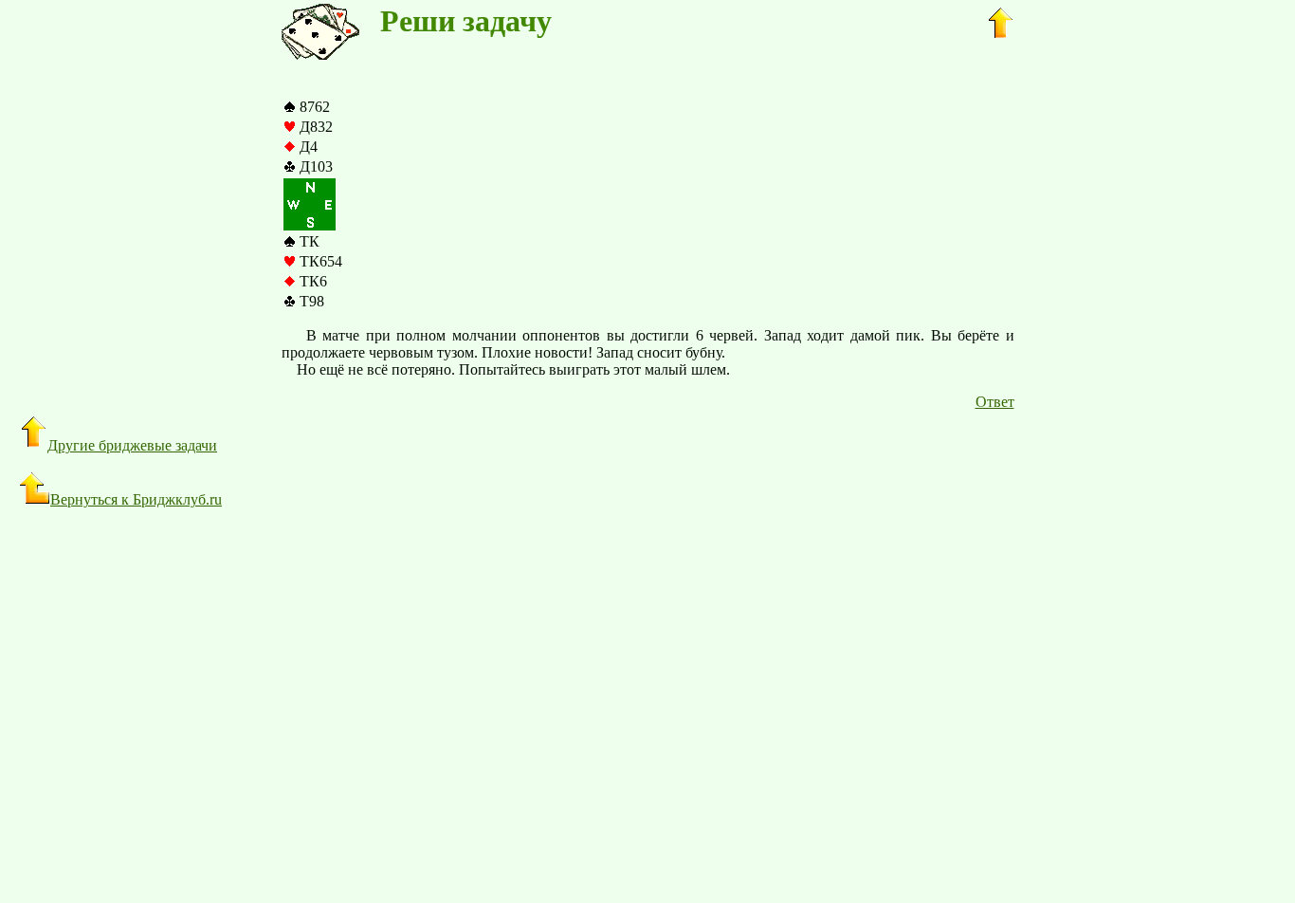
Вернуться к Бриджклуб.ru (136, 499)
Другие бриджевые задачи (132, 445)
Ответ (995, 402)
